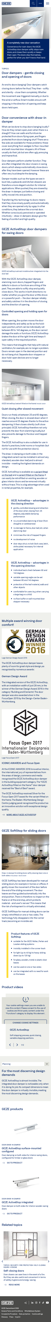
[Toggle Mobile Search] (33, 3)
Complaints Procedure (9, 1314)
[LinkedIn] (32, 1302)
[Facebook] (39, 1302)
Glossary (4, 1317)
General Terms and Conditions (12, 1311)
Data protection (24, 1314)
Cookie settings (37, 1314)
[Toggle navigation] (47, 3)
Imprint (17, 1317)
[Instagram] (36, 1302)
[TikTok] (43, 1302)
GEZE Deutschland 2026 (10, 1308)
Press (11, 1317)
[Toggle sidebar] (40, 3)
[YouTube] (47, 1302)
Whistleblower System (32, 1311)
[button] (10, 1045)
